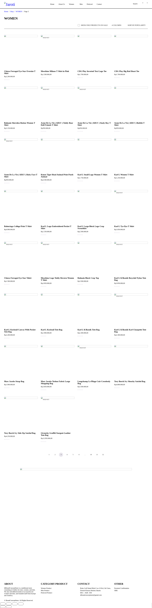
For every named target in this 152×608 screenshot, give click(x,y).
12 (103, 454)
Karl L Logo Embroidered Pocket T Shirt (56, 227)
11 (97, 454)
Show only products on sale (94, 25)
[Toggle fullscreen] (15, 604)
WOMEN (19, 11)
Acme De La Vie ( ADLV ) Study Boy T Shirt (94, 124)
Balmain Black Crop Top (88, 278)
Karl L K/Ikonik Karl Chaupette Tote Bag (130, 331)
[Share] (9, 604)
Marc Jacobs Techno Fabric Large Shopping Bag (55, 382)
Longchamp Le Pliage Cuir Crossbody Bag (94, 382)
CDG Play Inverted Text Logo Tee (92, 71)
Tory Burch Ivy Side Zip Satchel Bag (19, 433)
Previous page (43, 455)
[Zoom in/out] (21, 604)
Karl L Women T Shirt (124, 175)
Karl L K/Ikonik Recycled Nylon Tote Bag (130, 279)
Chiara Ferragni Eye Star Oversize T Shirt (19, 72)
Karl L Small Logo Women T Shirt (92, 175)
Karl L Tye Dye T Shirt (124, 226)
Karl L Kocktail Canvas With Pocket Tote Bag (19, 331)
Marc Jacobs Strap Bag (14, 381)
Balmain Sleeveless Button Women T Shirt (19, 124)
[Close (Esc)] (3, 604)
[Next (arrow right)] (9, 606)
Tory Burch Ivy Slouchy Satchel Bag (129, 381)
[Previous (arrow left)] (3, 606)
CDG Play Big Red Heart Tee (126, 71)
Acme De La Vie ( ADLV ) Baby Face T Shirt (20, 176)
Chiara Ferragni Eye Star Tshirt (17, 278)
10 (91, 454)
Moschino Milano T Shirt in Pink (55, 71)
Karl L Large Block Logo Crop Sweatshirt (91, 227)
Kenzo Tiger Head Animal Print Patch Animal (57, 176)
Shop (12, 11)
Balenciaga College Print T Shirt (18, 226)
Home (6, 11)
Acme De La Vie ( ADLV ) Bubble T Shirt (129, 124)
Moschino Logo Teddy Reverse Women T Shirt (57, 279)
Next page (109, 455)
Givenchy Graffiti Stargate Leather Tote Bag (56, 434)
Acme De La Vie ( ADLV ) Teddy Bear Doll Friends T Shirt (57, 124)
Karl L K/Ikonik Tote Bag (89, 330)
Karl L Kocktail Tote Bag (51, 330)
